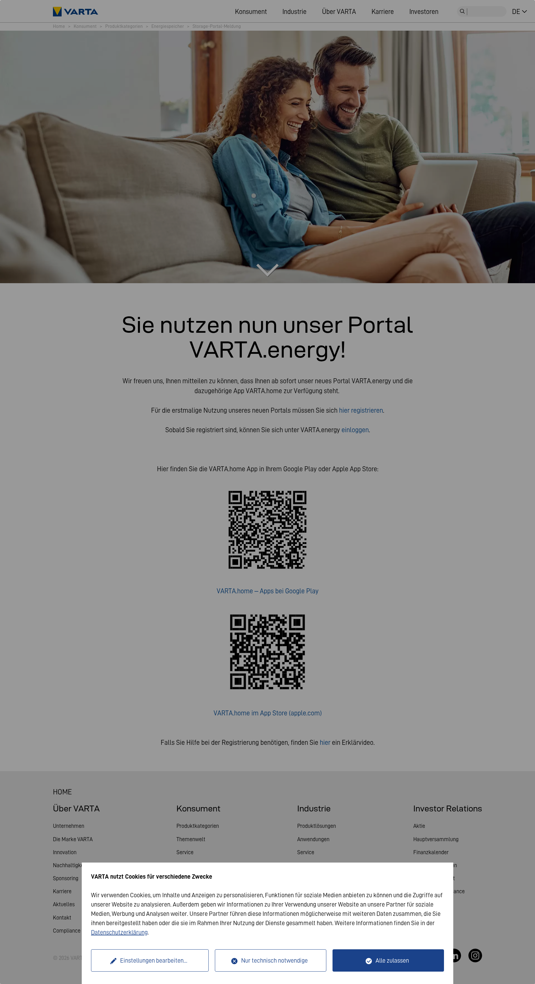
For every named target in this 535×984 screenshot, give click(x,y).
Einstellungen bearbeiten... (153, 960)
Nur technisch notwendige (274, 960)
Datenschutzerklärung (119, 932)
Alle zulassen (392, 960)
